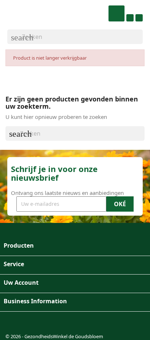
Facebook (13, 323)
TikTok (48, 323)
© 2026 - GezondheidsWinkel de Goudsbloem (54, 336)
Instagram (31, 323)
